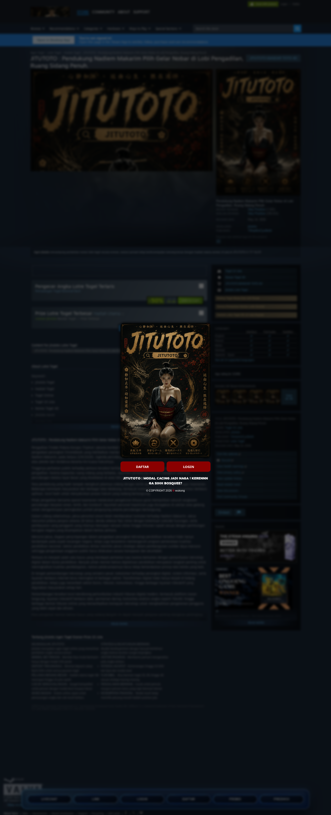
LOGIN (188, 466)
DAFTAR (142, 466)
